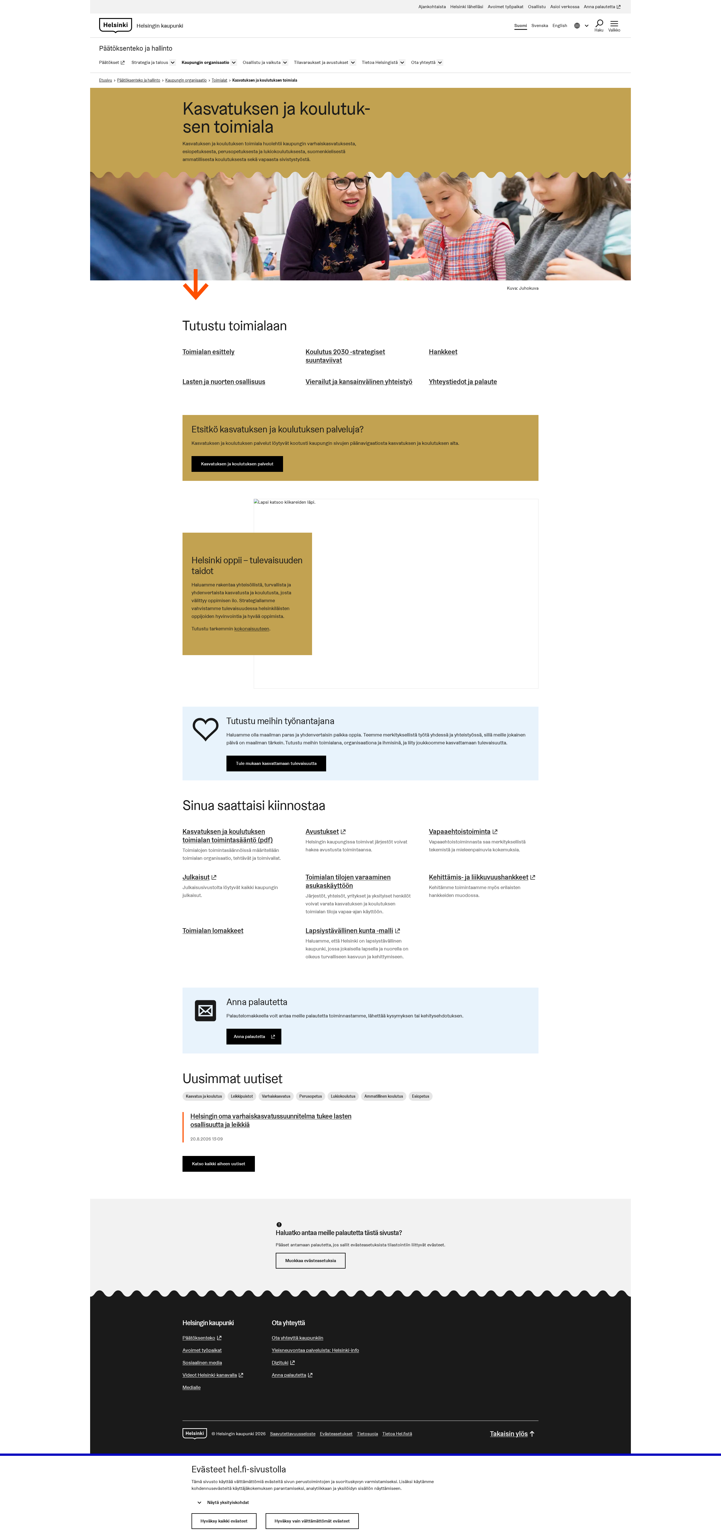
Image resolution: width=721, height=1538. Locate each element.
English (560, 25)
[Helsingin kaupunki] (195, 1434)
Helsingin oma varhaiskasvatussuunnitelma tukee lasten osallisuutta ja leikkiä (270, 1120)
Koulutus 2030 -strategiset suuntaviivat (345, 356)
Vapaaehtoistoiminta (464, 831)
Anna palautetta (257, 1036)
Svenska (539, 25)
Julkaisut (200, 877)
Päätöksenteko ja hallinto (138, 80)
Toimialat (219, 80)
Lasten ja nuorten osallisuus (224, 381)
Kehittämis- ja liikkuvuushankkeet (483, 877)
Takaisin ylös (509, 1433)
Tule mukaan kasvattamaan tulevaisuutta (276, 763)
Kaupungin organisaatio (186, 80)
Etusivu (105, 80)
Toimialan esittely (209, 351)
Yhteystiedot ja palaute (463, 381)
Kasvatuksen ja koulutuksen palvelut (237, 464)
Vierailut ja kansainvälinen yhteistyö (359, 381)
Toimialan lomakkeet (213, 930)
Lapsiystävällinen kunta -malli (354, 930)
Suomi (520, 25)
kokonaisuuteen (251, 628)
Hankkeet (443, 351)
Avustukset (326, 831)
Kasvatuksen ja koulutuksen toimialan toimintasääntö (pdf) (228, 835)
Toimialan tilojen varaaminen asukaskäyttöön (348, 881)
